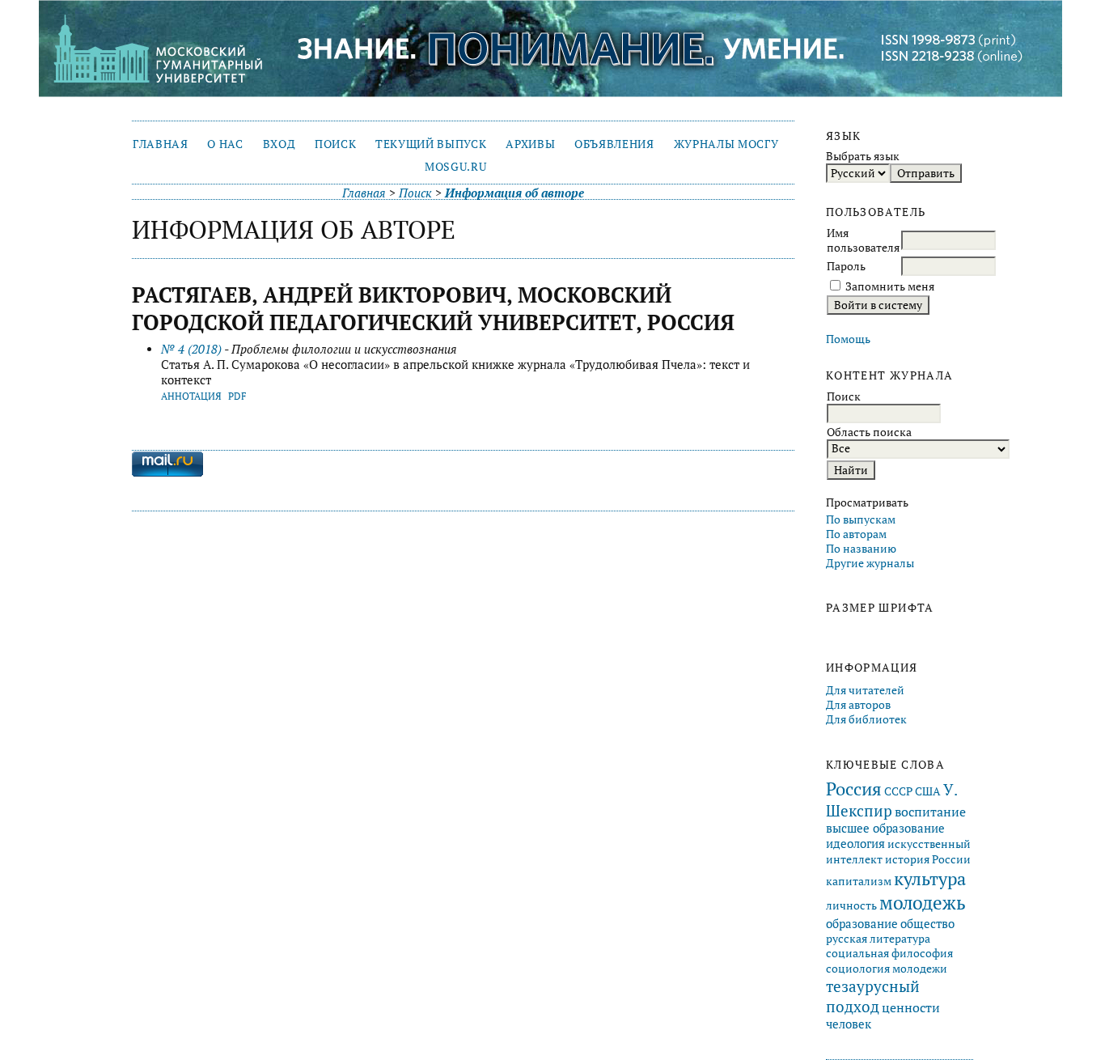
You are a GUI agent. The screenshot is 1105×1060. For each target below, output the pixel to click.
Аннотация (191, 396)
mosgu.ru (455, 166)
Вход (279, 144)
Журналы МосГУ (726, 144)
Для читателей (865, 690)
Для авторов (858, 704)
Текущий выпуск (430, 144)
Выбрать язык (863, 156)
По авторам (856, 534)
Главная (160, 144)
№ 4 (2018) (191, 349)
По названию (861, 548)
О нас (225, 144)
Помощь (848, 339)
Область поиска (869, 432)
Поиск (335, 144)
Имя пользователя (863, 240)
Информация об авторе (514, 193)
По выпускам (860, 519)
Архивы (530, 144)
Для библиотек (866, 719)
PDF (237, 396)
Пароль (846, 266)
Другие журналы (870, 563)
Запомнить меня (889, 286)
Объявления (614, 144)
